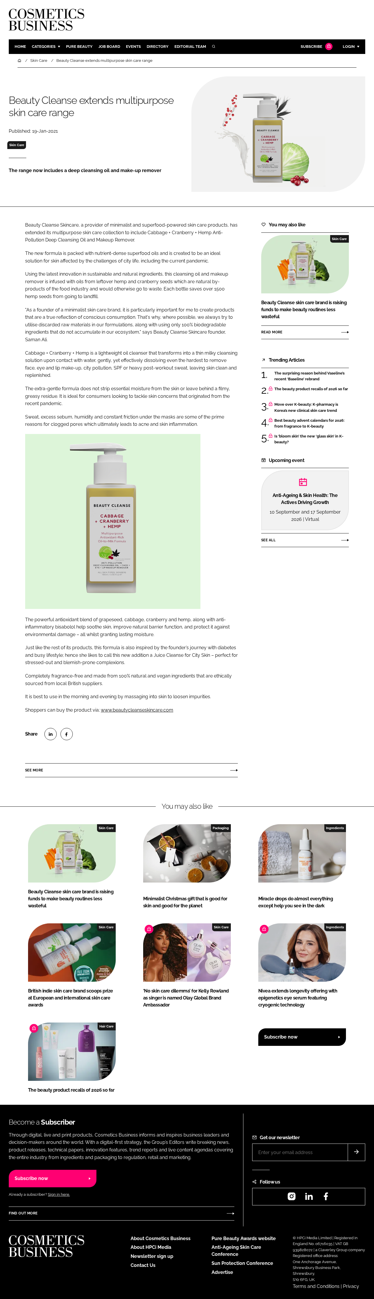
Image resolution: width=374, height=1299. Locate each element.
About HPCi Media (151, 1247)
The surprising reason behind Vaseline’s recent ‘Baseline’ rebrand (309, 376)
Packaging (221, 828)
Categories (44, 46)
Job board (109, 46)
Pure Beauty (79, 46)
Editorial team (190, 46)
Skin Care (16, 145)
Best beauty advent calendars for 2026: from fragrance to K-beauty (309, 424)
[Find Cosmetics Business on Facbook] (325, 1198)
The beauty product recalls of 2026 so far (311, 389)
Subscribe (311, 46)
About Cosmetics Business (161, 1238)
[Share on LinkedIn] (50, 734)
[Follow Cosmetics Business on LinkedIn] (309, 1198)
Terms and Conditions (316, 1286)
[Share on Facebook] (66, 734)
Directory (158, 46)
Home (20, 46)
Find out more (23, 1213)
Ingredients (335, 828)
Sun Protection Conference (242, 1263)
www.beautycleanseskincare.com (137, 710)
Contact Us (143, 1265)
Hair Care (106, 1026)
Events (133, 46)
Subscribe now (280, 1037)
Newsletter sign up (152, 1256)
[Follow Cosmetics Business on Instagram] (291, 1198)
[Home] (20, 60)
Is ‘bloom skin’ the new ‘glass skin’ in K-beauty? (308, 439)
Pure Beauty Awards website (244, 1238)
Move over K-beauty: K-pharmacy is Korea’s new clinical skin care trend (306, 408)
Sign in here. (59, 1194)
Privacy (351, 1286)
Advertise (222, 1272)
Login (349, 46)
